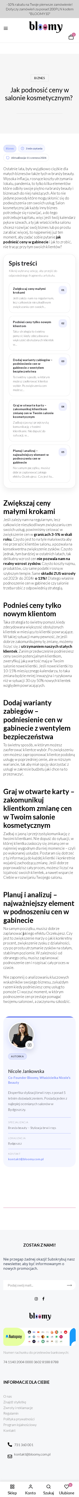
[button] (71, 37)
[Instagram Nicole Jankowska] (29, 1045)
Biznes (39, 78)
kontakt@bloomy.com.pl (26, 1159)
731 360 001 (23, 1445)
